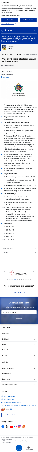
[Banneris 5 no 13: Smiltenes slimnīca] (19, 272)
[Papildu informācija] (11, 409)
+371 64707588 (9, 399)
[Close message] (34, 30)
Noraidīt (10, 20)
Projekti (4, 344)
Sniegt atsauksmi (19, 292)
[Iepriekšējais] (4, 272)
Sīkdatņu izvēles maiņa (9, 384)
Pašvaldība (5, 350)
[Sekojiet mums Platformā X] (7, 426)
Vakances (5, 334)
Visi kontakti (11, 415)
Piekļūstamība (6, 374)
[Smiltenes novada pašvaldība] (14, 50)
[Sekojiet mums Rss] (23, 426)
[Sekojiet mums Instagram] (19, 426)
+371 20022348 (9, 396)
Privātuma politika (8, 368)
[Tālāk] (33, 272)
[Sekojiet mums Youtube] (11, 427)
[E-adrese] (5, 409)
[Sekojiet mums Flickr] (15, 427)
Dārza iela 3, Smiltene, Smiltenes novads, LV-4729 (20, 405)
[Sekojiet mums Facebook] (2, 426)
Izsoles (4, 355)
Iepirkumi (5, 339)
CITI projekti (6, 77)
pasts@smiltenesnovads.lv (12, 402)
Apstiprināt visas (28, 20)
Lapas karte (6, 379)
